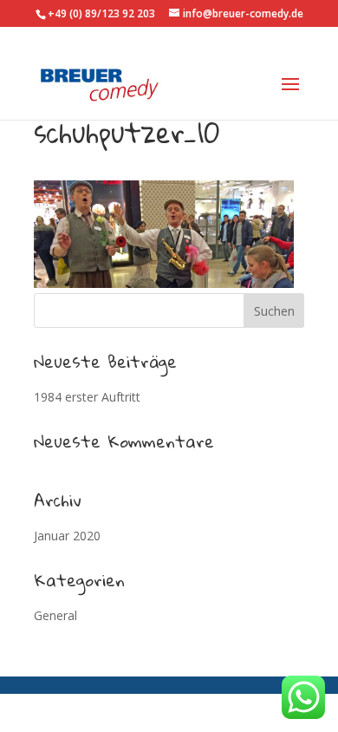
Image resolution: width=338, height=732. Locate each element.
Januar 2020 (67, 535)
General (55, 615)
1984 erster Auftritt (87, 397)
